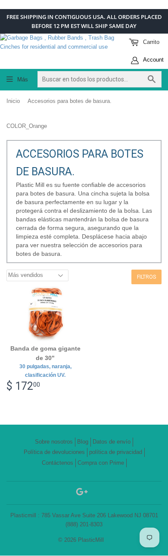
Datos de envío (112, 441)
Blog (82, 441)
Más (22, 79)
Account (153, 59)
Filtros (146, 277)
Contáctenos (57, 463)
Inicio (13, 101)
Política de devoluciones (54, 452)
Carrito (150, 42)
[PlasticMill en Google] (82, 493)
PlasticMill (91, 540)
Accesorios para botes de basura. (70, 101)
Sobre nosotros (54, 441)
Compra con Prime (101, 463)
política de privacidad (115, 452)
